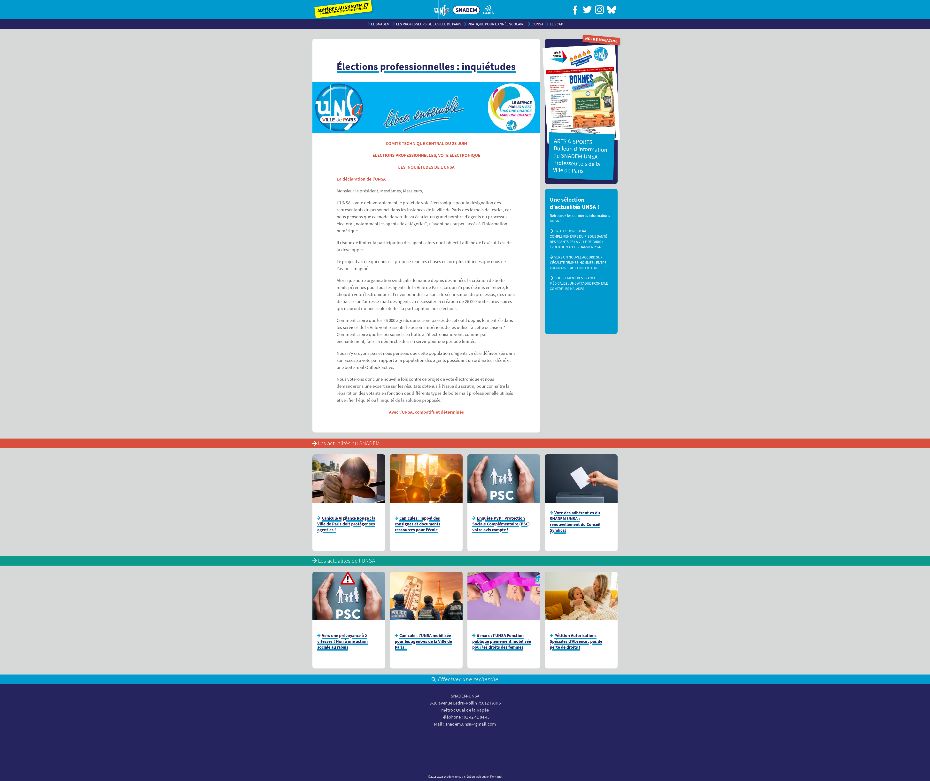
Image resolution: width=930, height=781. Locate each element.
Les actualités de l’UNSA (346, 561)
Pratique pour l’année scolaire (496, 24)
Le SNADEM (380, 24)
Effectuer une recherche (468, 679)
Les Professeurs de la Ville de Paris (428, 24)
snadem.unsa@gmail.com (470, 724)
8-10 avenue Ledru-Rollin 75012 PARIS (465, 703)
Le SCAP (556, 24)
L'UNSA (537, 24)
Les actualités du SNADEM (349, 443)
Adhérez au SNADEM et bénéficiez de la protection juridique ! (343, 8)
